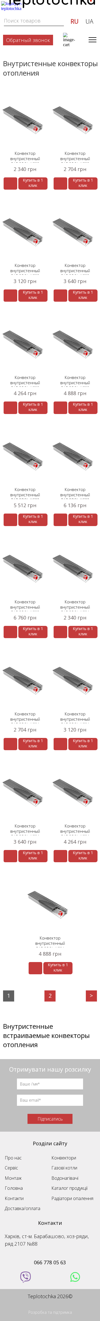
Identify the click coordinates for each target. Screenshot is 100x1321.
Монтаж (13, 1178)
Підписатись (50, 1119)
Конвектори (63, 1158)
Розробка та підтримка (50, 1312)
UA (89, 21)
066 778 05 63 (50, 1262)
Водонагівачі (64, 1178)
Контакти (14, 1198)
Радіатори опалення (72, 1198)
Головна (14, 1188)
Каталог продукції (69, 1188)
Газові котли (64, 1168)
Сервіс (11, 1168)
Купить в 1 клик (33, 182)
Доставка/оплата (22, 1208)
